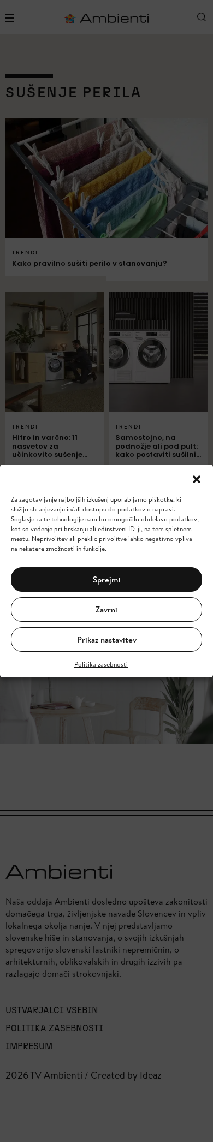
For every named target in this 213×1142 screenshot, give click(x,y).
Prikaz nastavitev (107, 639)
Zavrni (106, 609)
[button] (196, 478)
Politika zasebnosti (101, 664)
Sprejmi (107, 579)
